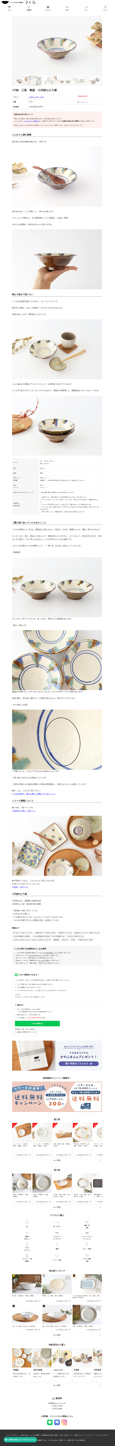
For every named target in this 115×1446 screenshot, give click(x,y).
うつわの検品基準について (50, 953)
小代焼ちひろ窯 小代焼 (36, 97)
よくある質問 (35, 1435)
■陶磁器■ (56, 939)
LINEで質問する (37, 1023)
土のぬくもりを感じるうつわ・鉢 (41, 939)
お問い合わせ (25, 1435)
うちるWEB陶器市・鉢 (58, 936)
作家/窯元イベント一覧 (65, 932)
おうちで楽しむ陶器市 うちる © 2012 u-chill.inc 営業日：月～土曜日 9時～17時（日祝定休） (57, 1440)
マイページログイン (12, 1435)
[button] (19, 81)
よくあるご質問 (43, 960)
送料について (79, 1435)
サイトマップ (89, 1435)
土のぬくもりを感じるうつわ (76, 936)
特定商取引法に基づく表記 (50, 1435)
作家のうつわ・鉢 (94, 932)
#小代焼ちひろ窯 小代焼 (85, 939)
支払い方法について (66, 1435)
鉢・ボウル (16, 932)
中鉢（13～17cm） (27, 932)
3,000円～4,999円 (50, 932)
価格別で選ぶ (39, 932)
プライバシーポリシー (102, 1435)
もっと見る (57, 1160)
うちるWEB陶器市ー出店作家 (21, 936)
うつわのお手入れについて (36, 955)
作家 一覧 (65, 939)
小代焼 (73, 939)
